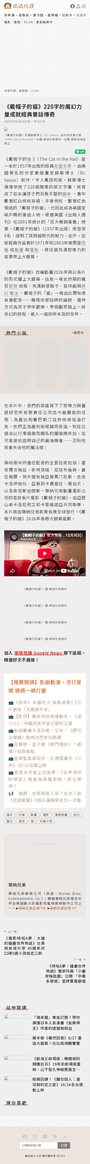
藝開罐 (53, 15)
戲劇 (17, 22)
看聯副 (24, 15)
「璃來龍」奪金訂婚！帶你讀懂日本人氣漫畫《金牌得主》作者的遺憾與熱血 (56, 1022)
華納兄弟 (40, 121)
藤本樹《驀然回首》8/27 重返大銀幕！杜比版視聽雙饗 (57, 1040)
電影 (7, 22)
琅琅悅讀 (10, 90)
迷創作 (67, 15)
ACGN (28, 22)
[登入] (78, 6)
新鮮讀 (9, 15)
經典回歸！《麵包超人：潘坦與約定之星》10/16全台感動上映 (57, 1084)
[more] (77, 333)
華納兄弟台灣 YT (63, 908)
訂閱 (64, 1145)
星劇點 (81, 15)
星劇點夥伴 (44, 22)
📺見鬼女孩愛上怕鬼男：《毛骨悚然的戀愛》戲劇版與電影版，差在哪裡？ (45, 779)
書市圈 (38, 15)
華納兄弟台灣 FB (32, 908)
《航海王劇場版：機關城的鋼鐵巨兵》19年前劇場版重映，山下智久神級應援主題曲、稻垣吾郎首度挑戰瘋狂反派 (56, 1069)
